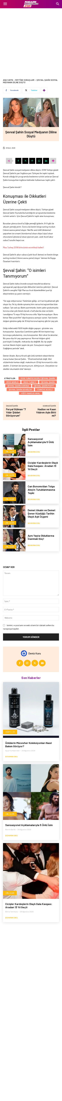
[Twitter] (25, 161)
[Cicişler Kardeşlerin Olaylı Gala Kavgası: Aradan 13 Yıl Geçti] (14, 469)
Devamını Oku (34, 452)
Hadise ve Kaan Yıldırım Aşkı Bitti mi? (46, 412)
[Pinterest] (32, 161)
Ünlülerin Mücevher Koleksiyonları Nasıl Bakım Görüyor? (28, 744)
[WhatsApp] (39, 161)
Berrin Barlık (10, 829)
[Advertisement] (31, 40)
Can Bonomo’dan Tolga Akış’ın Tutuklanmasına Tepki (41, 489)
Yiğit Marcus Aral (30, 393)
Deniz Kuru (34, 653)
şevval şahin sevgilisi (20, 389)
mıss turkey (29, 382)
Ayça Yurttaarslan (12, 750)
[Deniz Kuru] (24, 653)
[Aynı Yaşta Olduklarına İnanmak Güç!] (14, 540)
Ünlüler (9, 451)
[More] (44, 90)
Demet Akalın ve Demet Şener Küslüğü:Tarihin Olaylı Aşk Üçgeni (41, 513)
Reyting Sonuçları (24, 80)
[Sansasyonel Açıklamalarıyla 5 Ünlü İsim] (14, 445)
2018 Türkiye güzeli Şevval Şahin (38, 378)
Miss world (12, 382)
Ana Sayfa (8, 80)
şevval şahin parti (44, 385)
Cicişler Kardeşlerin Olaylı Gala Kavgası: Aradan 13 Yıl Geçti (43, 466)
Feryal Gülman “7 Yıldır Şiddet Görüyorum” (16, 412)
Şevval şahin (48, 382)
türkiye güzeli (45, 389)
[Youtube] (42, 663)
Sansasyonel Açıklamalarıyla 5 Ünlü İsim (41, 442)
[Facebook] (18, 161)
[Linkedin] (46, 161)
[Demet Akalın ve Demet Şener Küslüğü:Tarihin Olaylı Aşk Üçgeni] (14, 516)
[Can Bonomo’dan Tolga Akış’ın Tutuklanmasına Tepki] (14, 492)
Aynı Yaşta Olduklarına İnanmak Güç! (41, 537)
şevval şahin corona (18, 385)
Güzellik (10, 732)
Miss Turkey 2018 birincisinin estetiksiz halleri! (23, 247)
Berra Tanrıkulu (11, 911)
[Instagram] (27, 663)
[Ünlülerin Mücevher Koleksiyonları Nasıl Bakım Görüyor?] (31, 710)
